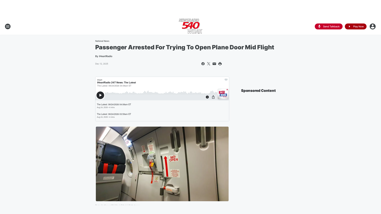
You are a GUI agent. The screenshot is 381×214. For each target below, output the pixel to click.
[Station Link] (190, 26)
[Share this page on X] (209, 64)
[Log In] (373, 26)
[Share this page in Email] (214, 64)
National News (102, 41)
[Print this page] (220, 64)
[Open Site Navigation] (8, 26)
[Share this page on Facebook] (203, 64)
